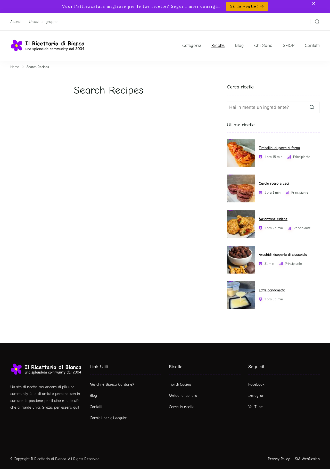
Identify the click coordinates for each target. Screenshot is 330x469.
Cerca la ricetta (181, 407)
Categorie (191, 45)
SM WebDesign (307, 459)
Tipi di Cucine (180, 384)
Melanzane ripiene (273, 219)
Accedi (15, 21)
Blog (239, 45)
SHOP (288, 45)
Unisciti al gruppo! (44, 21)
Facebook (256, 384)
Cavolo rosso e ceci (274, 183)
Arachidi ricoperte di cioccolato (283, 254)
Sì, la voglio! (244, 6)
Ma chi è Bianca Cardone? (112, 384)
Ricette (218, 45)
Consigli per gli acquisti (108, 418)
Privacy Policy (279, 459)
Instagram (256, 395)
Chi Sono (263, 45)
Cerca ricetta (240, 87)
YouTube (255, 407)
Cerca (312, 107)
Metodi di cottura (183, 395)
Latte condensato (272, 290)
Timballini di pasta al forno (279, 148)
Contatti (312, 45)
